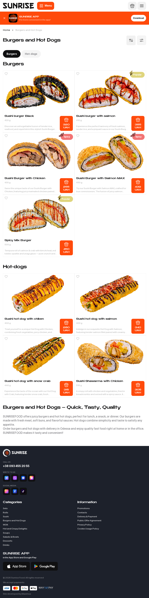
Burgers (12, 53)
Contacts (82, 512)
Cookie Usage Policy (88, 528)
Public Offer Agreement (89, 520)
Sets (5, 508)
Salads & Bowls (11, 537)
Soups (6, 533)
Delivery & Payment (87, 516)
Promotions (83, 508)
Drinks (6, 545)
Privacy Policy (84, 524)
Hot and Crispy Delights (15, 528)
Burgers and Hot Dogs (14, 520)
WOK (5, 524)
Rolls (5, 512)
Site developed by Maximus (17, 594)
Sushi (6, 516)
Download (138, 18)
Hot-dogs (31, 53)
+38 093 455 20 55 (16, 466)
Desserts (7, 541)
